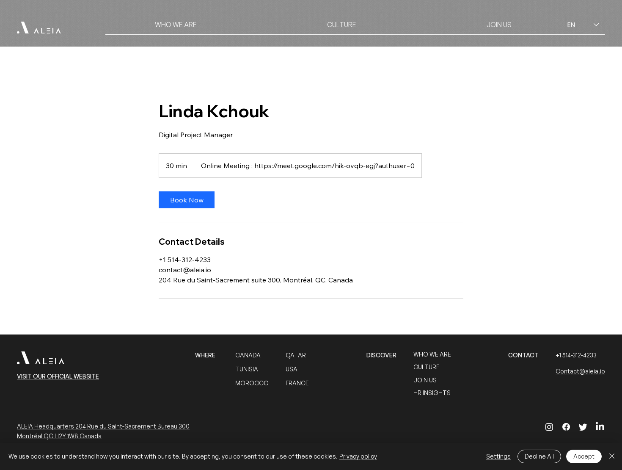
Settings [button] (498, 456)
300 (184, 426)
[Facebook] (566, 427)
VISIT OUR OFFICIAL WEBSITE (58, 376)
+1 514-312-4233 (576, 355)
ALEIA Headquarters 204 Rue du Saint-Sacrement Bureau (98, 426)
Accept (583, 456)
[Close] (612, 456)
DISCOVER (381, 355)
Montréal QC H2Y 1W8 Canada (59, 436)
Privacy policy (358, 456)
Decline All (539, 456)
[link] (187, 199)
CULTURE (426, 366)
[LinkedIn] (600, 427)
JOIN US (425, 380)
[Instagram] (549, 427)
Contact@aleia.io (580, 371)
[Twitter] (583, 427)
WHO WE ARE (432, 354)
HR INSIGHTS (432, 392)
